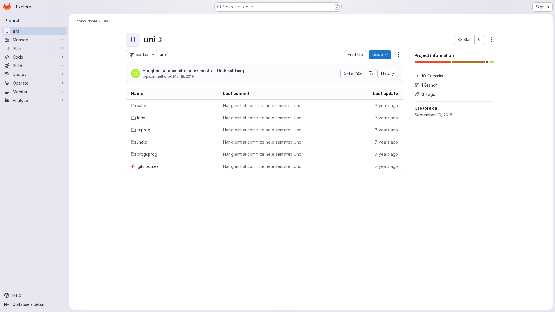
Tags (428, 94)
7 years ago (386, 105)
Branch (429, 85)
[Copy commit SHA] (370, 73)
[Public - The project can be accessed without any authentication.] (160, 39)
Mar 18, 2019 (183, 76)
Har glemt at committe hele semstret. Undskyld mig (193, 70)
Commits (432, 75)
